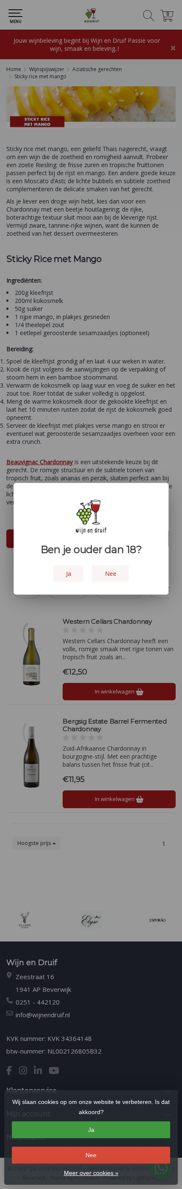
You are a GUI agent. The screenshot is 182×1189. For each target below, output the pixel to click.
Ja (91, 1129)
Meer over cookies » (91, 1173)
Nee (91, 1155)
